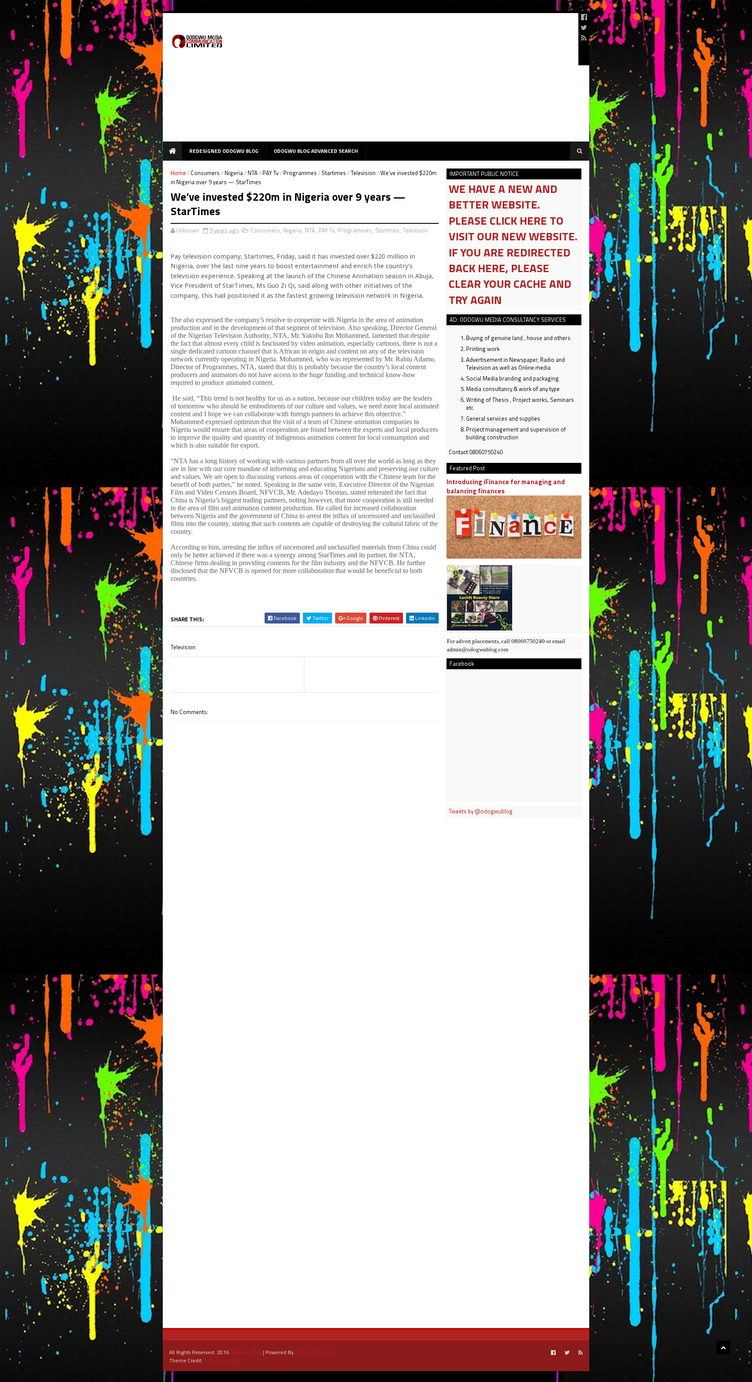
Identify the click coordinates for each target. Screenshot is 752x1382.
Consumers (205, 173)
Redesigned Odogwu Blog (223, 151)
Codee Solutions (314, 1352)
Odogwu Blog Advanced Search (316, 151)
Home (178, 173)
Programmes (300, 173)
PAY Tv (270, 173)
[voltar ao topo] (723, 1347)
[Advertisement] (413, 81)
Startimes (334, 173)
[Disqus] (305, 969)
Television (363, 173)
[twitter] (584, 27)
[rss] (584, 38)
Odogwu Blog (246, 1352)
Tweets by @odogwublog (481, 811)
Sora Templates (222, 1360)
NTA (253, 173)
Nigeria (234, 173)
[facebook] (584, 17)
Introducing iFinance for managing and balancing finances (505, 486)
